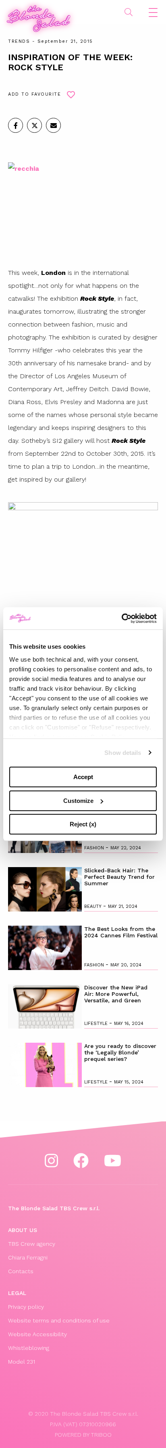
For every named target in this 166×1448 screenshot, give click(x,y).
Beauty (93, 906)
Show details (122, 752)
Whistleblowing (28, 1348)
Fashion (95, 848)
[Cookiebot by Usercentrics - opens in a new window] (121, 618)
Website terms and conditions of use (59, 1320)
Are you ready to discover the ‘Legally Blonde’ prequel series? (120, 1052)
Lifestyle (96, 1023)
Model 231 (21, 1361)
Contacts (20, 1271)
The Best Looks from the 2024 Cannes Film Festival (121, 932)
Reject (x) (83, 824)
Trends (19, 41)
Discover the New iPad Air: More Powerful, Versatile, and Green (115, 994)
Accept (83, 776)
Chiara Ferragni (28, 1257)
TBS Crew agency (31, 1244)
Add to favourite (34, 94)
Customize (78, 800)
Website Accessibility (37, 1334)
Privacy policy (26, 1306)
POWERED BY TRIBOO (83, 1434)
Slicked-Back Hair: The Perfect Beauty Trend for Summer (119, 876)
